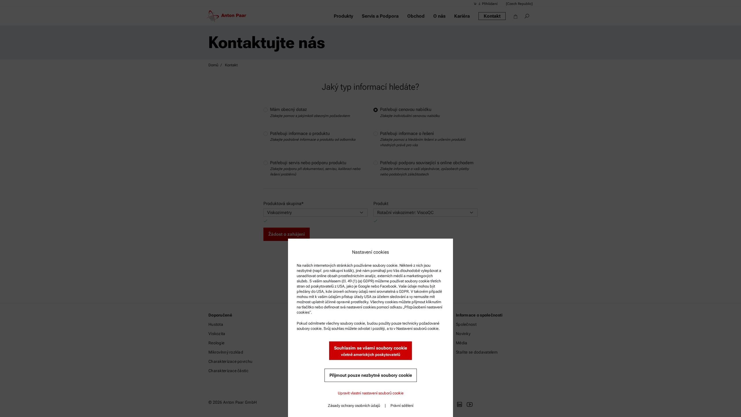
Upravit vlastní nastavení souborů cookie (370, 393)
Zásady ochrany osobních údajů (354, 405)
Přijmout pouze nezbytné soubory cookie (370, 375)
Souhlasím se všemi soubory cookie (370, 351)
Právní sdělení (401, 405)
